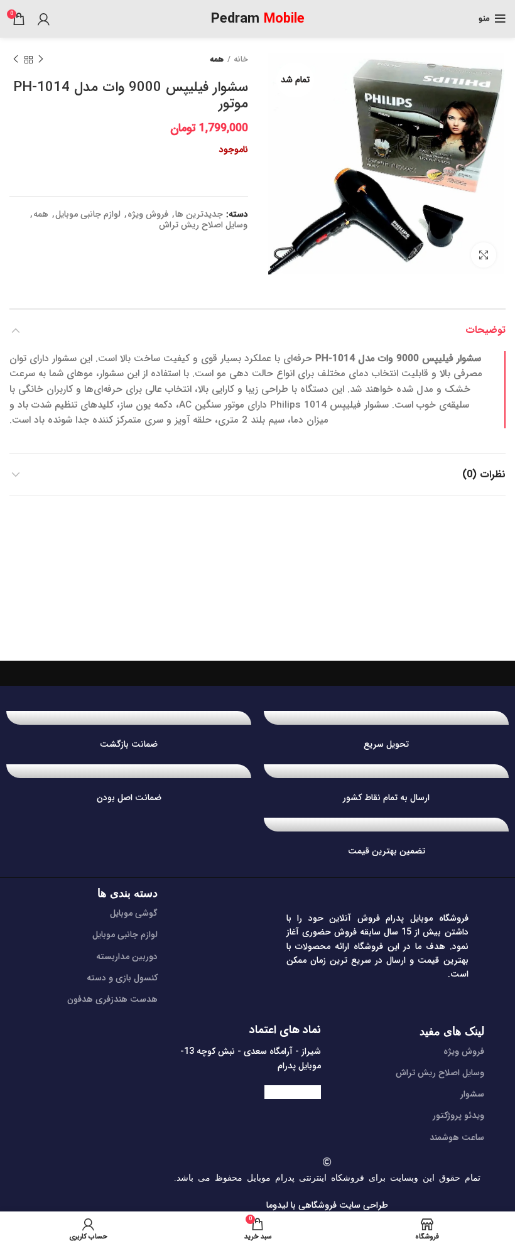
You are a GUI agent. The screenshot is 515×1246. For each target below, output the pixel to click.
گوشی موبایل (134, 913)
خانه (241, 59)
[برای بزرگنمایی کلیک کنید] (483, 255)
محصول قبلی (41, 59)
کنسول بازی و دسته (122, 978)
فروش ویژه (147, 214)
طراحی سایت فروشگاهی (342, 1205)
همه (217, 59)
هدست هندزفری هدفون (112, 999)
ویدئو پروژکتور (458, 1115)
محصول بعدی (15, 59)
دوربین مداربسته (127, 956)
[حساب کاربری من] (43, 18)
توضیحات (485, 330)
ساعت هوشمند (457, 1137)
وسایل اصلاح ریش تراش (203, 225)
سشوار (472, 1094)
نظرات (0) (484, 474)
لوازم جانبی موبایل (88, 214)
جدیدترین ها (199, 214)
